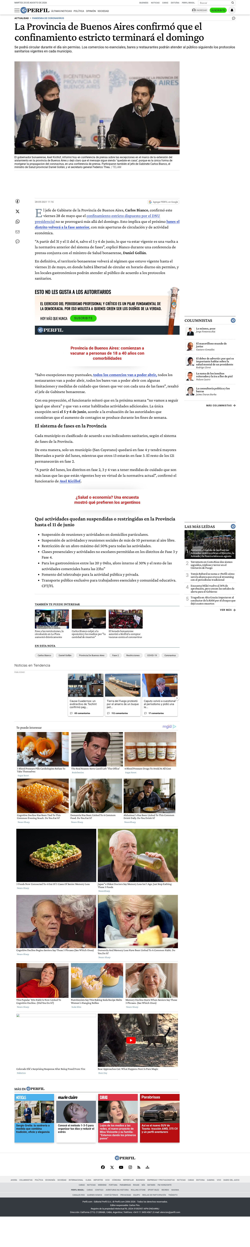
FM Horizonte (164, 1185)
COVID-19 (152, 655)
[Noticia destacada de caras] (118, 1098)
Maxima (175, 1190)
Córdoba (116, 1180)
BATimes (151, 1185)
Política (79, 11)
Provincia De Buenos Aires (91, 655)
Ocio (107, 1180)
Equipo (136, 1195)
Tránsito (173, 1195)
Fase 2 (115, 655)
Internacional (76, 1180)
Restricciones (133, 655)
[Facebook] (103, 1167)
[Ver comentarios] (233, 19)
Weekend (102, 1185)
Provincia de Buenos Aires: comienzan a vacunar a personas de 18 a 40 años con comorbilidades (107, 353)
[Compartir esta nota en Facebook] (17, 201)
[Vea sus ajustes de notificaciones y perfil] (232, 10)
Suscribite (218, 10)
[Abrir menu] (17, 10)
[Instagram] (130, 1168)
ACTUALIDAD (21, 18)
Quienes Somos (94, 1195)
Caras (165, 3)
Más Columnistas (219, 405)
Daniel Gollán (65, 655)
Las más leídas (200, 526)
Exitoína (175, 3)
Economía (50, 1180)
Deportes (98, 1180)
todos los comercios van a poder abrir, (125, 374)
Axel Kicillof (70, 481)
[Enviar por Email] (17, 232)
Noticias (155, 3)
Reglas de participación (154, 1195)
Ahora (14, 1180)
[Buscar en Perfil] (232, 2)
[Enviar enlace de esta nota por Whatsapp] (17, 222)
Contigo (99, 1190)
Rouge (136, 1185)
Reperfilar (128, 1180)
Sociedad (103, 11)
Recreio (165, 1190)
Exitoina (200, 1180)
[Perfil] (35, 1089)
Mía (143, 1185)
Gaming (210, 1180)
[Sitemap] (147, 1167)
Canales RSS (78, 1195)
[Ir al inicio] (34, 10)
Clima (88, 1180)
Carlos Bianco (44, 655)
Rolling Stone (138, 1190)
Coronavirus (170, 655)
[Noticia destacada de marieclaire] (76, 1098)
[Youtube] (121, 1167)
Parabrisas (125, 1185)
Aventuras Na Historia (117, 1190)
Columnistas (198, 320)
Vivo (219, 1180)
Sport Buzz (153, 1190)
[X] (112, 1168)
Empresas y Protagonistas (161, 1180)
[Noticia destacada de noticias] (34, 1098)
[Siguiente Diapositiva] (177, 698)
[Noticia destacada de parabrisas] (160, 1098)
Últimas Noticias (61, 11)
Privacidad (125, 1195)
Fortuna (113, 1185)
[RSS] (138, 1167)
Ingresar (201, 10)
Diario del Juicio (231, 1180)
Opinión (91, 11)
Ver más (226, 610)
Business (143, 3)
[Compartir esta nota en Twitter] (17, 211)
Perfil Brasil (188, 3)
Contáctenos (111, 1195)
